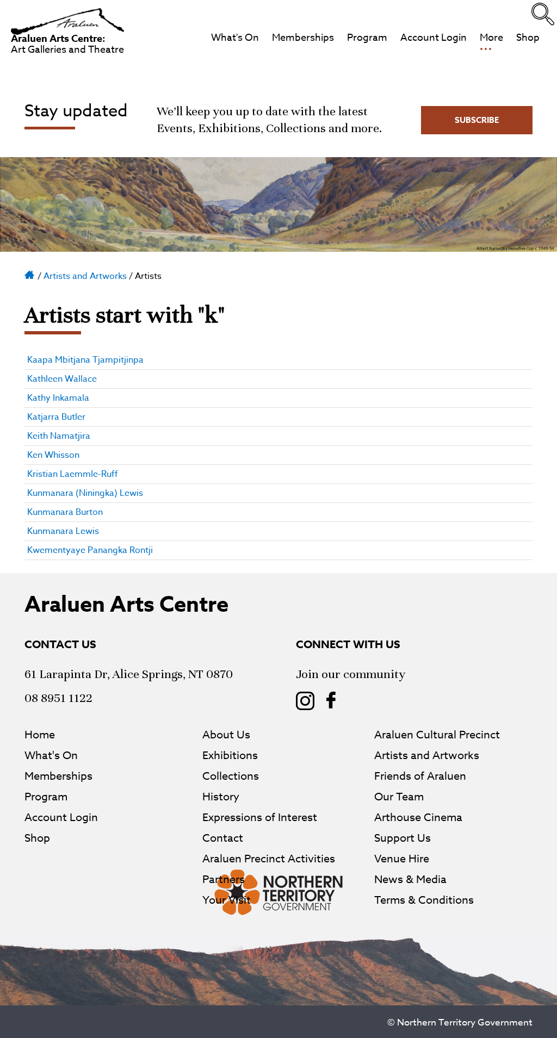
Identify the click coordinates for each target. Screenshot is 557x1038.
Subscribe (477, 120)
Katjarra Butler (56, 417)
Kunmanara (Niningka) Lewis (85, 493)
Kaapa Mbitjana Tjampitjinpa (85, 359)
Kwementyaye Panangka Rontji (90, 550)
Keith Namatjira (58, 436)
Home (29, 274)
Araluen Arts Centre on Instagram (305, 701)
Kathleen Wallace (62, 379)
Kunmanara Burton (65, 512)
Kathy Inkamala (58, 398)
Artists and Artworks (85, 276)
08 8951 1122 (58, 698)
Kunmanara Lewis (63, 531)
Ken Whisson (53, 455)
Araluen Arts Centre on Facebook (331, 701)
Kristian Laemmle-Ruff (72, 474)
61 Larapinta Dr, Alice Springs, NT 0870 (128, 674)
